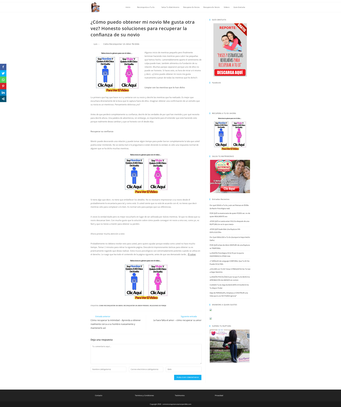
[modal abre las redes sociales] (3, 99)
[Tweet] (3, 73)
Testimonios (180, 395)
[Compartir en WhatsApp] (3, 80)
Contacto (98, 395)
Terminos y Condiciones (144, 395)
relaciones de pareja (158, 306)
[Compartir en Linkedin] (3, 92)
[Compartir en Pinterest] (3, 86)
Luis (96, 44)
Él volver (192, 254)
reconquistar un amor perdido (136, 306)
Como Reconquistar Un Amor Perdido (121, 44)
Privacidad (219, 395)
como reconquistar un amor (111, 306)
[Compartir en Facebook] (3, 67)
